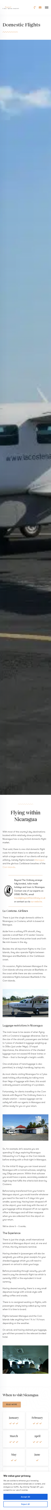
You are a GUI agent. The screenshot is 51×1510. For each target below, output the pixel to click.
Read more (11, 1404)
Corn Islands (9, 867)
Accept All (25, 1497)
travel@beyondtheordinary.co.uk (29, 898)
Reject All (25, 1504)
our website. (37, 901)
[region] (25, 1490)
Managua (39, 860)
